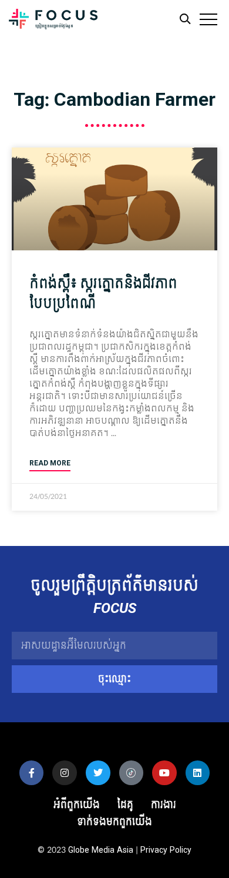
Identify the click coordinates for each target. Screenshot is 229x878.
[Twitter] (98, 772)
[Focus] (53, 22)
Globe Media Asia (100, 850)
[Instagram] (64, 772)
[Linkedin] (198, 772)
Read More (49, 463)
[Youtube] (164, 772)
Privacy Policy (165, 850)
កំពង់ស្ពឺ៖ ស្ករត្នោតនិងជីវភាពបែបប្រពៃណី (103, 294)
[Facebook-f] (31, 772)
